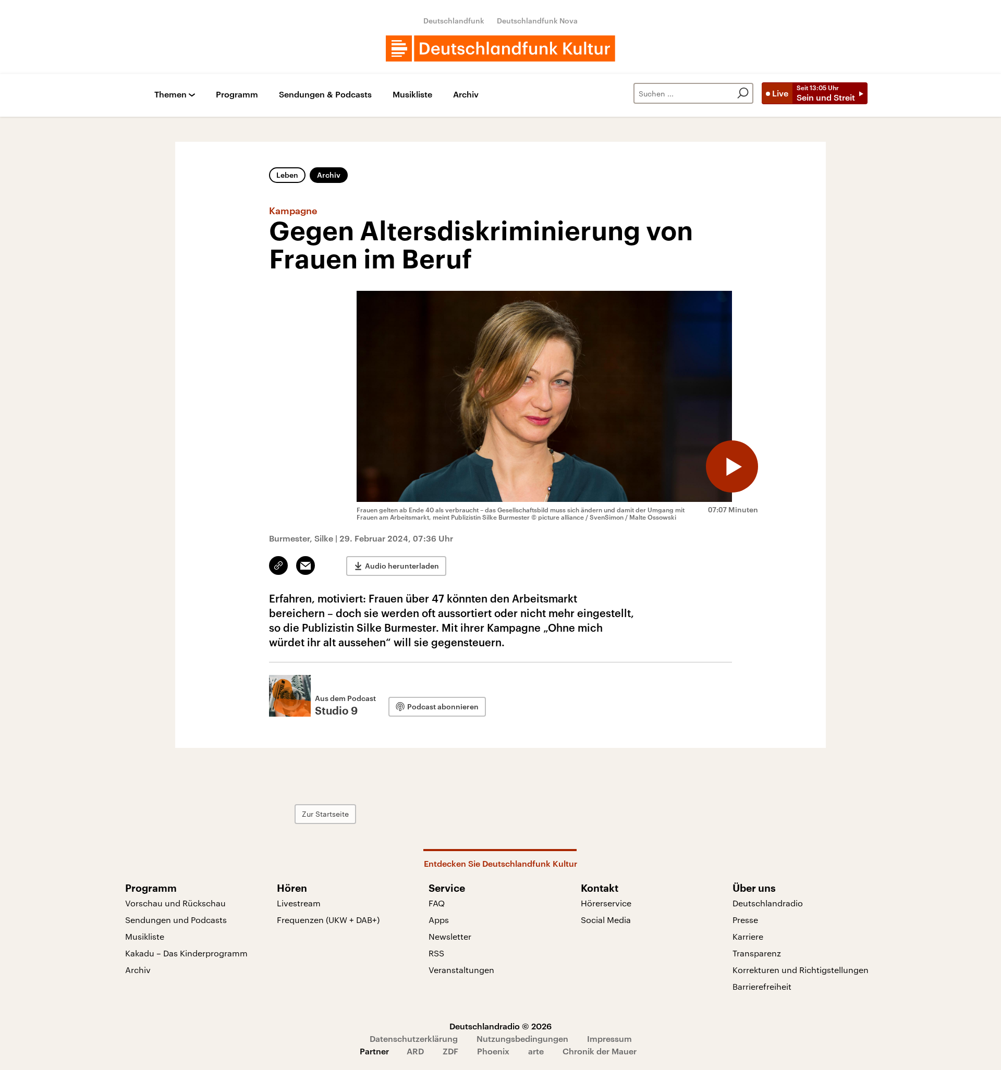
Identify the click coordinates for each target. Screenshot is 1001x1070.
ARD (415, 1051)
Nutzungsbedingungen (522, 1038)
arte (536, 1051)
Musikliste (412, 94)
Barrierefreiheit (762, 986)
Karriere (748, 936)
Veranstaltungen (461, 970)
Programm (237, 94)
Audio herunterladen (402, 565)
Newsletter (450, 936)
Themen (170, 94)
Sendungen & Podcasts (325, 94)
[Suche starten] (743, 93)
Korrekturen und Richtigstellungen (801, 970)
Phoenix (493, 1051)
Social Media (606, 920)
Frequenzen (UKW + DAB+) (328, 920)
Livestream (299, 903)
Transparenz (757, 953)
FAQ (437, 903)
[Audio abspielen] (732, 466)
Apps (439, 920)
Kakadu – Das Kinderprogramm (186, 953)
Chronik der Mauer (600, 1051)
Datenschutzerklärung (414, 1038)
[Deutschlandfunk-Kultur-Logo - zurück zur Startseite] (500, 48)
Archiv (466, 94)
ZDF (450, 1051)
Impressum (609, 1038)
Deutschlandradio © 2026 (500, 1026)
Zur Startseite (325, 813)
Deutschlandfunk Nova (537, 20)
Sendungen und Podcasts (176, 920)
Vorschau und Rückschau (175, 903)
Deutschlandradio (768, 903)
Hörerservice (606, 903)
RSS (436, 953)
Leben (287, 174)
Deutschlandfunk (453, 20)
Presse (745, 920)
